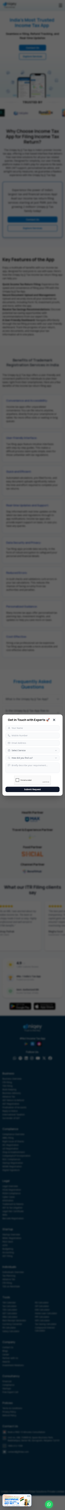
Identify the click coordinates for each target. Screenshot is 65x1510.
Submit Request (32, 789)
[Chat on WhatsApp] (49, 1504)
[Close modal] (54, 720)
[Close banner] (31, 1494)
